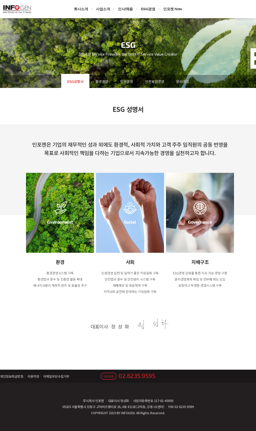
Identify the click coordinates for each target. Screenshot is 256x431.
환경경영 (101, 81)
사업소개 (103, 9)
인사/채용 (125, 9)
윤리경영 (182, 81)
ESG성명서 (75, 81)
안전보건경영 (154, 81)
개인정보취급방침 (11, 376)
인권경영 (126, 81)
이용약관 (33, 376)
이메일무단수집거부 (56, 376)
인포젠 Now (172, 9)
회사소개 (81, 9)
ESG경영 (148, 9)
